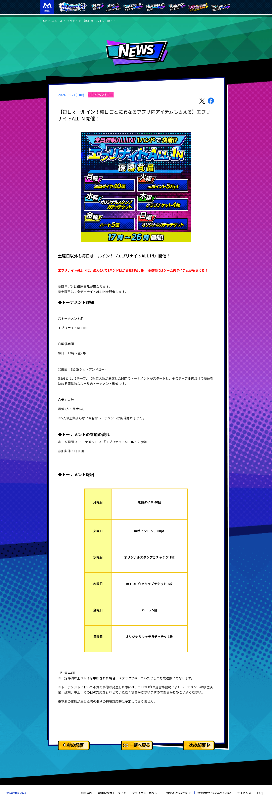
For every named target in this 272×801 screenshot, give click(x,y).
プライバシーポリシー (146, 793)
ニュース (56, 21)
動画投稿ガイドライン (112, 793)
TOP (44, 21)
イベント (72, 21)
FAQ (260, 793)
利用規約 (86, 793)
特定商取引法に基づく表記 (214, 793)
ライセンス (244, 793)
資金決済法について (178, 793)
